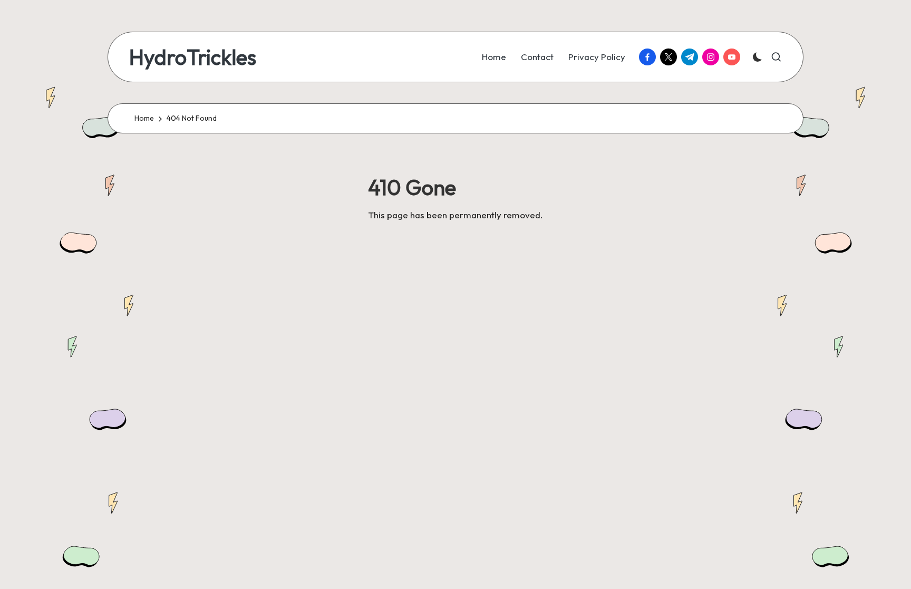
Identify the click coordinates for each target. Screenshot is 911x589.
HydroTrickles (192, 57)
